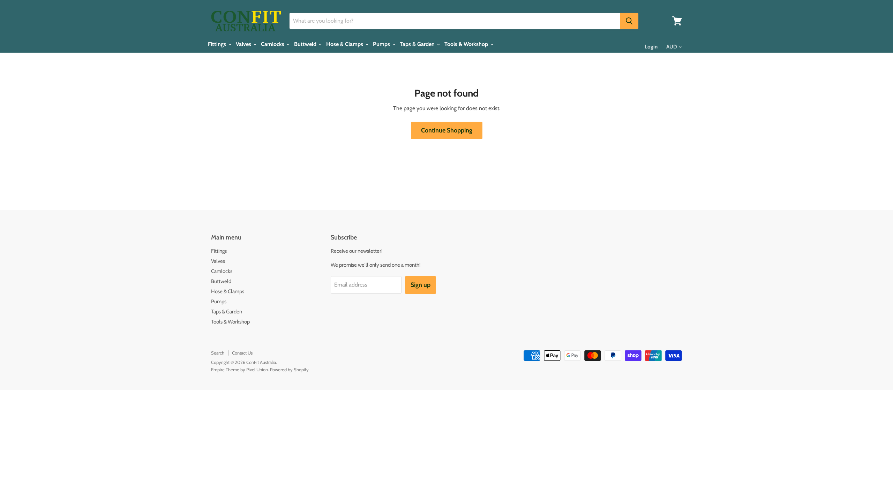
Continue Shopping (446, 130)
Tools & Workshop (466, 44)
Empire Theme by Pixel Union (239, 369)
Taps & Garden (418, 44)
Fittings (217, 44)
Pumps (382, 44)
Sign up (420, 285)
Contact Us (242, 353)
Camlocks (273, 44)
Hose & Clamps (345, 44)
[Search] (629, 21)
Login (651, 47)
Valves (244, 44)
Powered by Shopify (289, 369)
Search (217, 353)
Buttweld (306, 44)
